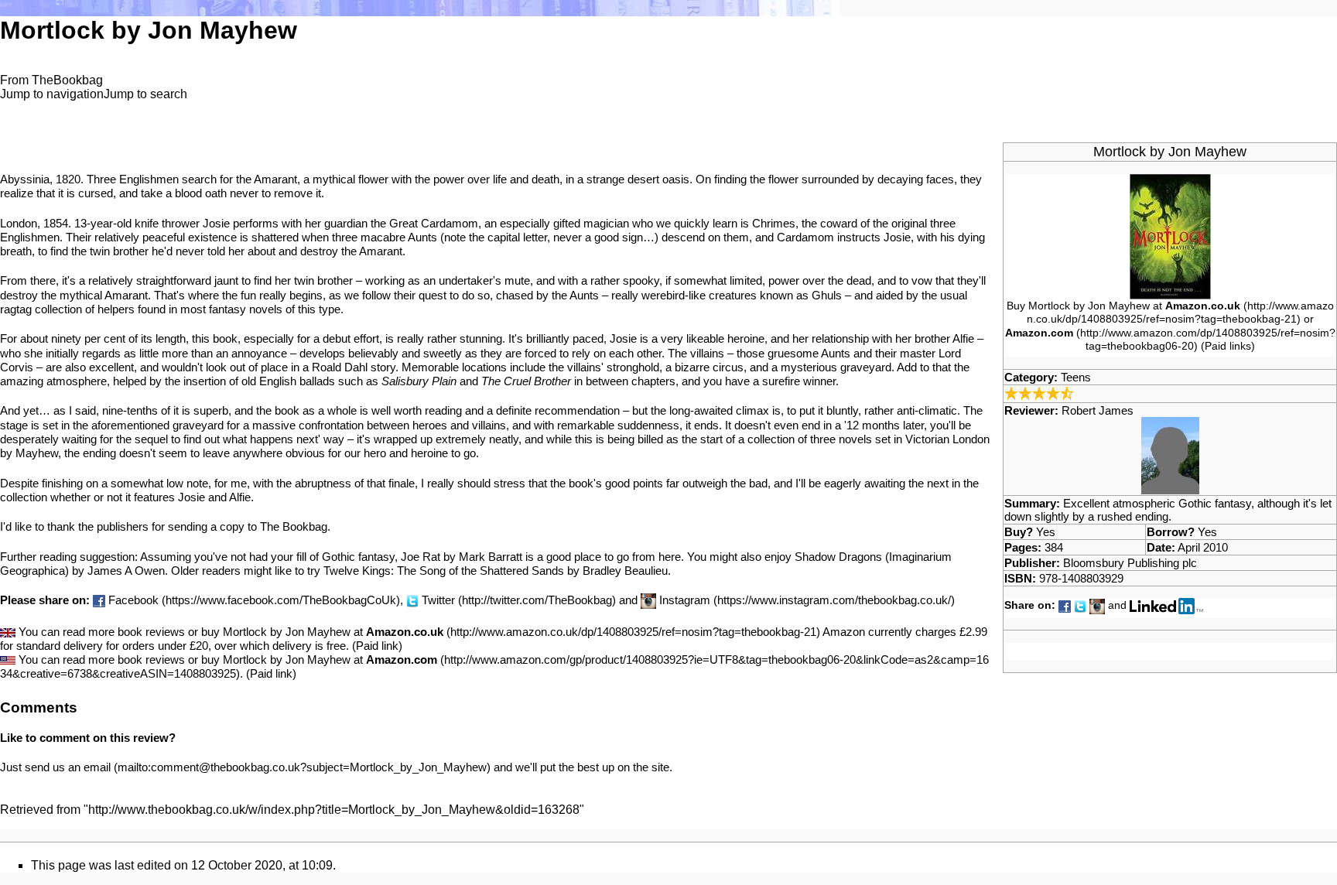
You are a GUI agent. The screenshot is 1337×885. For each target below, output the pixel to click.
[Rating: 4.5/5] (1039, 392)
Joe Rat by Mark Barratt (461, 556)
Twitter (438, 600)
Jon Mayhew (1207, 151)
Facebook (133, 600)
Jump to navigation (52, 94)
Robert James (1098, 410)
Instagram (684, 600)
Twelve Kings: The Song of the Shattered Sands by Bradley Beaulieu (495, 570)
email (97, 767)
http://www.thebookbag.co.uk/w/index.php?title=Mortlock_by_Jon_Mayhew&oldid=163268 (334, 809)
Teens (1076, 377)
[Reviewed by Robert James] (1170, 454)
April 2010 (1203, 547)
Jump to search (145, 94)
